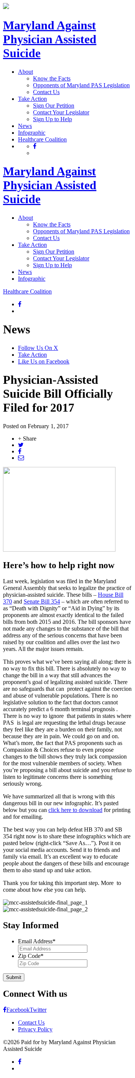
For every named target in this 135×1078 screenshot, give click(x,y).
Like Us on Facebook (43, 361)
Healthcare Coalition (42, 139)
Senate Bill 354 (42, 601)
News (25, 126)
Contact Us (46, 92)
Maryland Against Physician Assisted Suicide (49, 39)
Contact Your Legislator (61, 112)
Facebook (18, 1010)
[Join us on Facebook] (34, 146)
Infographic (31, 132)
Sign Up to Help (52, 119)
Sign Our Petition (53, 105)
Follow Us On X (38, 348)
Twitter (38, 1010)
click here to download (75, 810)
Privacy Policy (35, 1029)
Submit (13, 977)
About (25, 71)
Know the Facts (51, 78)
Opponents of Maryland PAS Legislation (81, 85)
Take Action (32, 99)
